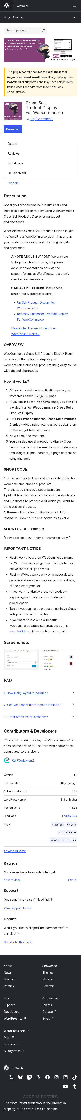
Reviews (13, 153)
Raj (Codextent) (41, 119)
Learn (7, 998)
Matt (9, 1037)
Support (13, 183)
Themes (47, 972)
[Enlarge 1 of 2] (34, 654)
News (8, 972)
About (8, 966)
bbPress (11, 1044)
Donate (49, 1012)
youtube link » (19, 631)
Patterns (48, 986)
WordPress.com (16, 1031)
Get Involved (51, 998)
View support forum (17, 908)
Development (17, 173)
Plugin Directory (14, 17)
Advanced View (15, 851)
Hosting (9, 979)
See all (72, 880)
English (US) (69, 815)
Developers (11, 1012)
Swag (48, 1018)
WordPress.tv (15, 1018)
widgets (71, 824)
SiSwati (18, 1068)
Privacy (9, 986)
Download (13, 129)
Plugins (47, 979)
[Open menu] (75, 5)
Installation (15, 163)
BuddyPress (14, 1051)
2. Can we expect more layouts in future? (32, 705)
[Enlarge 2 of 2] (72, 654)
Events (47, 1005)
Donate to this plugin (18, 942)
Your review (12, 880)
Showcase (49, 966)
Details (12, 144)
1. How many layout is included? (26, 693)
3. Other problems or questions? (26, 717)
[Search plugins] (43, 30)
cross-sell (58, 824)
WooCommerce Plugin (63, 840)
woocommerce (67, 832)
